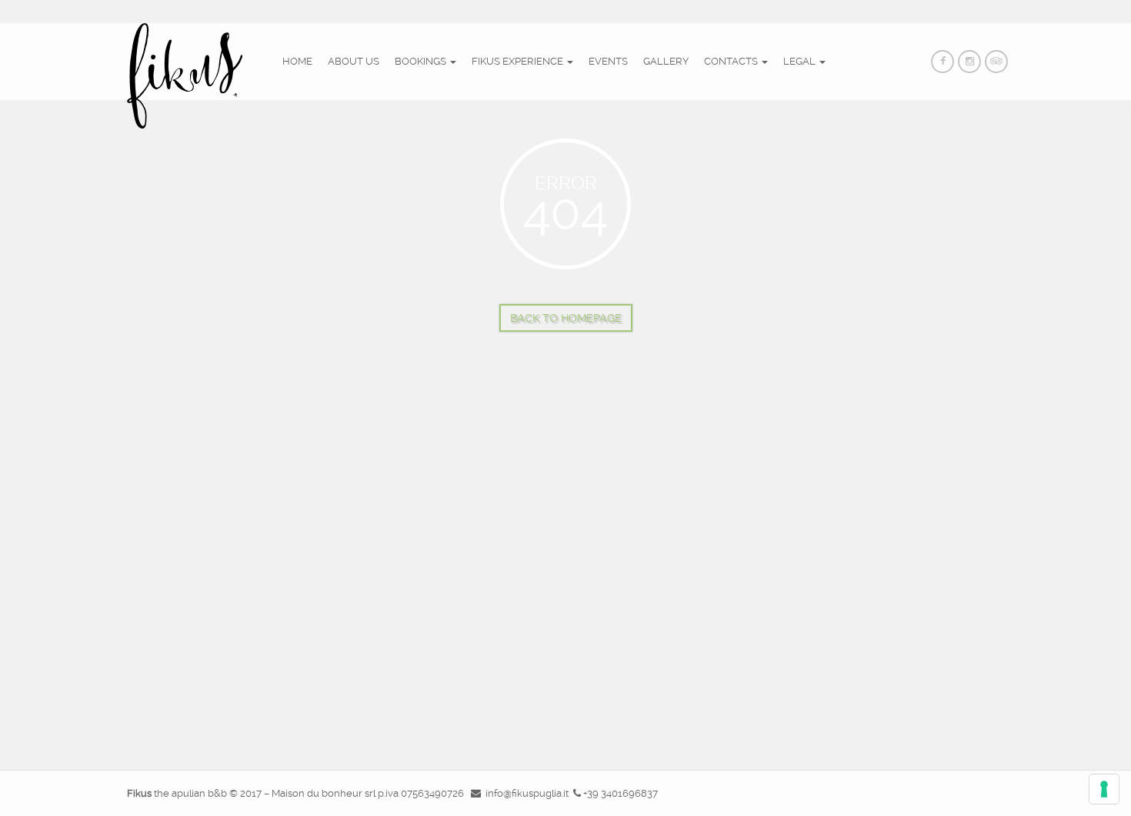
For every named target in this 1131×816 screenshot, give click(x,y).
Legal (800, 61)
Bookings (422, 61)
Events (608, 61)
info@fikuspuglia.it (527, 793)
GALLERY (666, 61)
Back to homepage (566, 318)
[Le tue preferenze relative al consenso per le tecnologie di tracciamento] (1104, 789)
